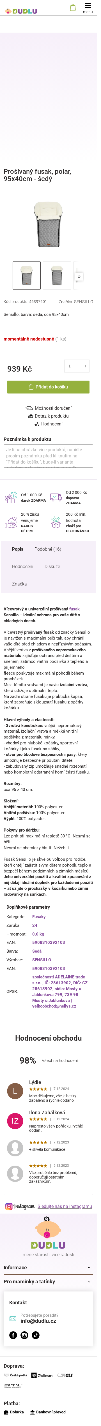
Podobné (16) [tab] (48, 549)
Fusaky (39, 916)
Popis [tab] (17, 549)
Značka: (76, 301)
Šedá (37, 951)
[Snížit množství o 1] (78, 366)
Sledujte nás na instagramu (65, 1206)
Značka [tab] (19, 584)
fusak (74, 609)
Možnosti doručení (53, 408)
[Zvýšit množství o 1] (85, 366)
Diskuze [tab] (52, 566)
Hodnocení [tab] (52, 424)
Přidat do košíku (52, 387)
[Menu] (88, 7)
